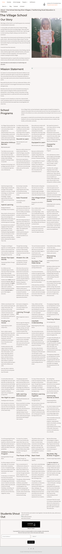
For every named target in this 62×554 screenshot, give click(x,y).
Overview (9, 2)
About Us (4, 6)
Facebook (16, 6)
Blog (11, 6)
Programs (24, 2)
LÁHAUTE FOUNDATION (54, 3)
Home (3, 2)
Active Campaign (16, 2)
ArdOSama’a (32, 2)
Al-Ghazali (22, 6)
